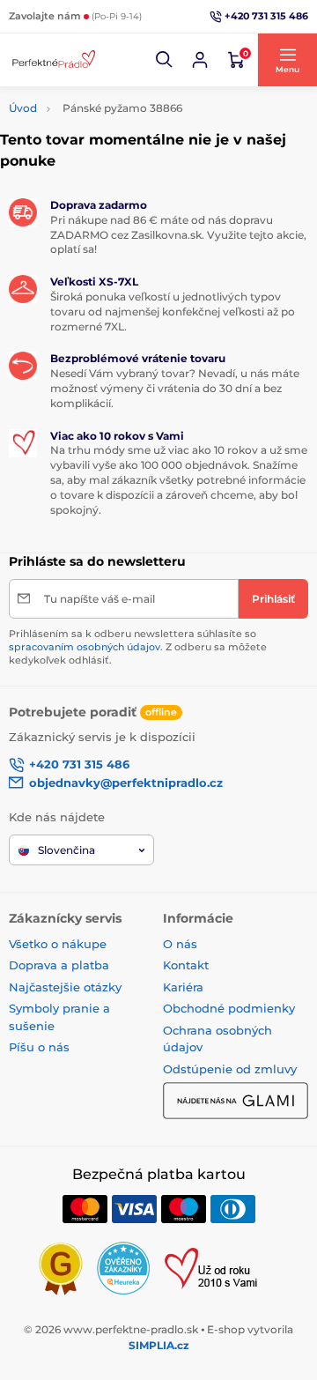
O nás (180, 944)
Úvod (23, 108)
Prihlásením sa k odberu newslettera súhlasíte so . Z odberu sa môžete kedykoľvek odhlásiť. (138, 647)
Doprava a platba (59, 965)
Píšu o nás (39, 1047)
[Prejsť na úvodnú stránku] (53, 59)
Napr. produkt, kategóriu (121, 99)
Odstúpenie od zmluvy (230, 1069)
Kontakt (186, 965)
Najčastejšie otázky (65, 987)
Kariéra (183, 987)
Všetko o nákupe (58, 944)
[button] (164, 59)
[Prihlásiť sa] (199, 59)
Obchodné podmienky (229, 1008)
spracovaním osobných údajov (84, 647)
